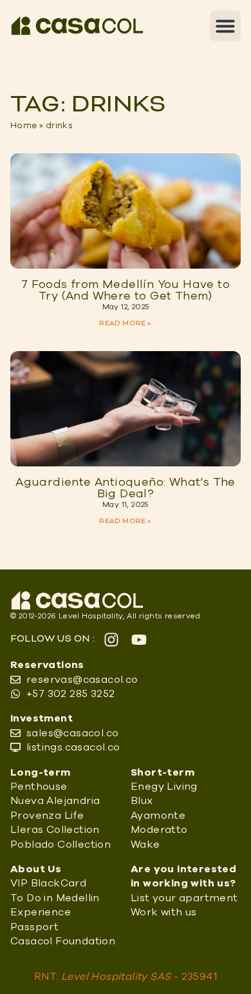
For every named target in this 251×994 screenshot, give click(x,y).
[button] (225, 25)
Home (23, 125)
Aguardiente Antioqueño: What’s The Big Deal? (125, 488)
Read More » (125, 323)
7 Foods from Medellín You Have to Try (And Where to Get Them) (125, 290)
